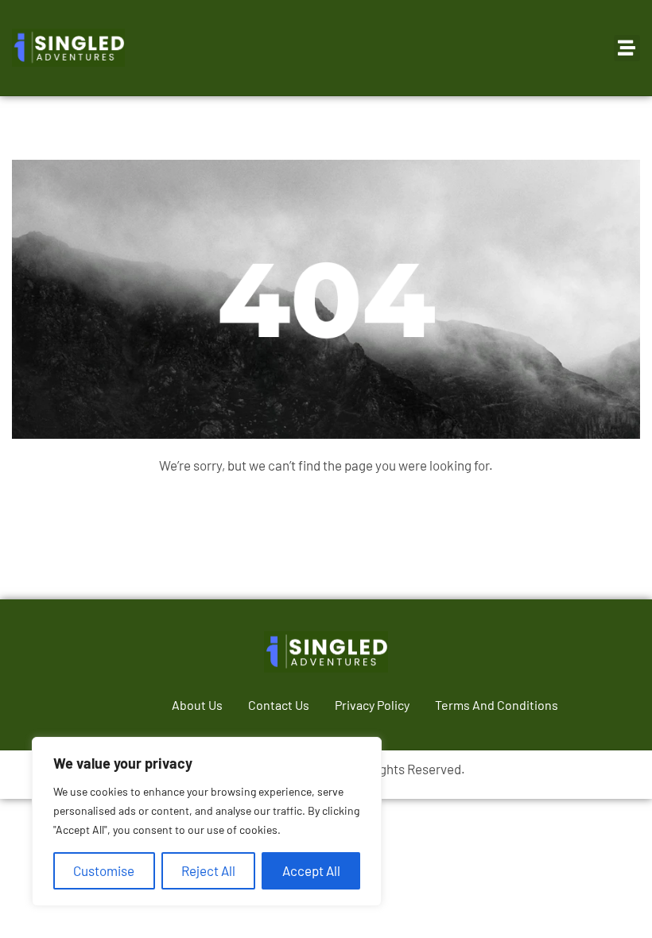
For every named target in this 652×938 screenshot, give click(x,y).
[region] (207, 821)
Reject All (208, 870)
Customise (103, 870)
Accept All (311, 870)
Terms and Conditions (496, 704)
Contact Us (278, 704)
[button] (627, 48)
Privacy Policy (372, 704)
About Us (197, 704)
